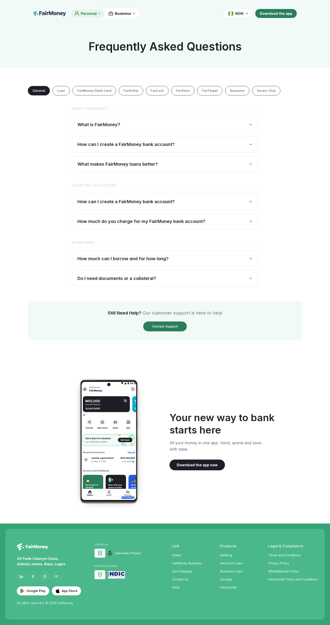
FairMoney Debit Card (94, 90)
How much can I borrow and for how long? (123, 258)
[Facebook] (33, 576)
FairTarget (210, 90)
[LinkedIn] (21, 576)
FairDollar (131, 90)
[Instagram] (44, 576)
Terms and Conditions (284, 555)
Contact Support (165, 326)
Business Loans (231, 571)
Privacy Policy (278, 563)
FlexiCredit (228, 587)
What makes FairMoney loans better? (117, 164)
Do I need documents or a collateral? (116, 278)
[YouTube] (56, 576)
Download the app (276, 13)
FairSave (183, 90)
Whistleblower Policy (283, 571)
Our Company (182, 571)
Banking (226, 555)
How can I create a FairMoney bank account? (126, 144)
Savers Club (266, 90)
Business (123, 13)
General (39, 90)
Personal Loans (231, 563)
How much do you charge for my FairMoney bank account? (141, 221)
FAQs (176, 587)
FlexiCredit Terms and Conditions (292, 579)
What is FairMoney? (98, 124)
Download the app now (197, 465)
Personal (89, 13)
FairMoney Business (187, 563)
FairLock (157, 90)
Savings (226, 579)
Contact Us (180, 579)
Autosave (237, 90)
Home (176, 555)
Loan (61, 90)
